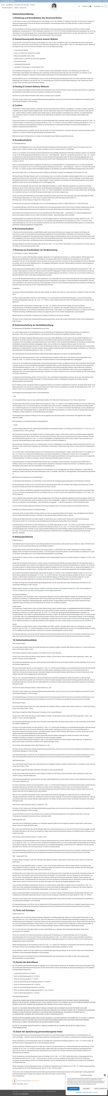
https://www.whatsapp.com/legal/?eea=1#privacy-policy (35, 200)
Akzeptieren (73, 1088)
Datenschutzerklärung (87, 1092)
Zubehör (16, 7)
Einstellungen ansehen (100, 1088)
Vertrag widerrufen (50, 1091)
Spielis (3, 4)
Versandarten (40, 1091)
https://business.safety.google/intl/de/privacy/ (62, 588)
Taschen (32, 4)
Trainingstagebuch (7, 7)
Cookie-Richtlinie (78, 1092)
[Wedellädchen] (54, 6)
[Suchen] (79, 6)
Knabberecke (9, 4)
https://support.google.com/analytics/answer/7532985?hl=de (75, 620)
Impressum (95, 1092)
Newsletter (23, 7)
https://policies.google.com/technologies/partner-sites (46, 590)
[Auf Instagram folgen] (104, 1)
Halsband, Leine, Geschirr (21, 4)
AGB (20, 1091)
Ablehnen (86, 1088)
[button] (105, 1075)
